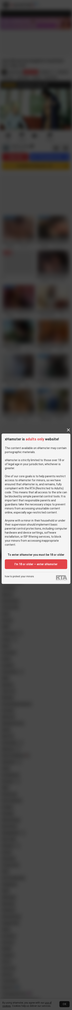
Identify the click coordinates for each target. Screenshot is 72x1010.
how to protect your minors (19, 576)
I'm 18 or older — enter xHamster (36, 564)
